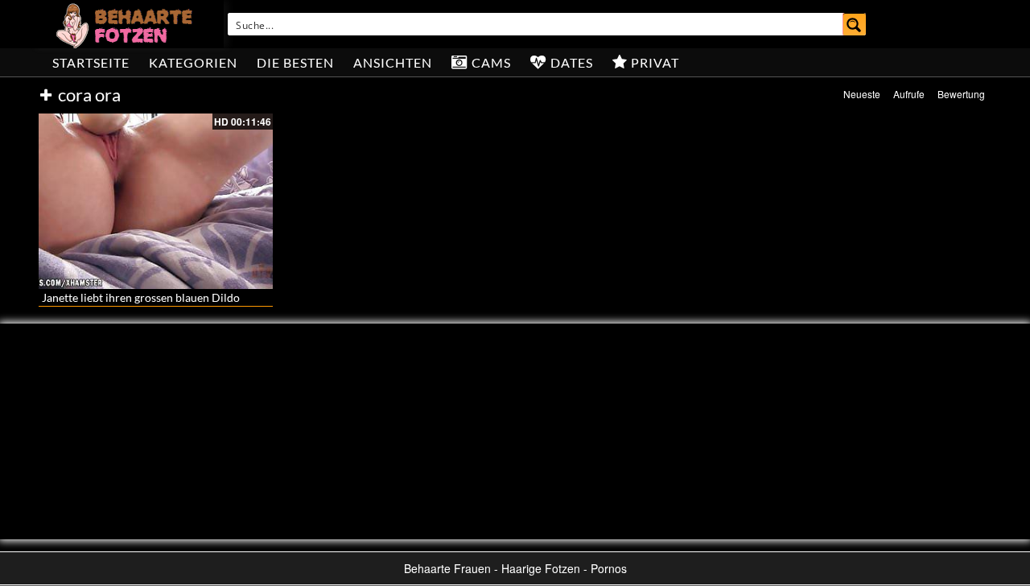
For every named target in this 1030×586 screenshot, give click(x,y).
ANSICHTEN (392, 62)
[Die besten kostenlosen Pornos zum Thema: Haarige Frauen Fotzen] (126, 24)
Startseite (91, 62)
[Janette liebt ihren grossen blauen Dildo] (156, 201)
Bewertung (961, 94)
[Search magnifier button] (855, 24)
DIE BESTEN (295, 62)
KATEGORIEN (193, 62)
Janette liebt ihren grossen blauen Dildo (141, 297)
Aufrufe (909, 94)
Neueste (861, 94)
